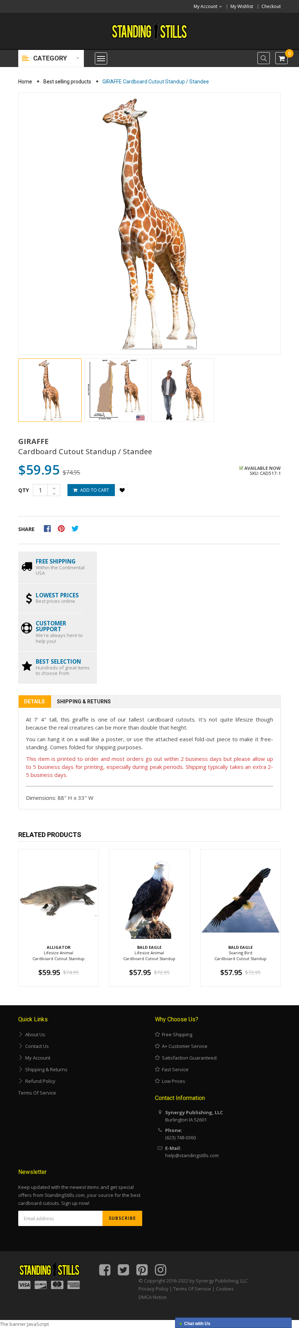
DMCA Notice (153, 1297)
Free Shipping (176, 1034)
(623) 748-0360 (180, 1137)
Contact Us (36, 1046)
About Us (34, 1034)
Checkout (271, 6)
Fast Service (174, 1069)
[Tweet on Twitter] (76, 527)
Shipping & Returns (84, 701)
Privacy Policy (153, 1288)
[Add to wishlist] (122, 490)
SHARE (26, 529)
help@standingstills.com (192, 1155)
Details (34, 701)
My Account (36, 1057)
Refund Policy (39, 1081)
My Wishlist (241, 6)
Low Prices (172, 1081)
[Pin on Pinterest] (64, 527)
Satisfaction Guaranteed (188, 1057)
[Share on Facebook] (50, 527)
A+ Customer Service (183, 1046)
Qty (23, 490)
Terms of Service (37, 1092)
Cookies (225, 1288)
